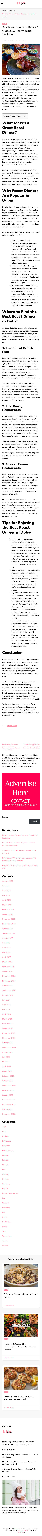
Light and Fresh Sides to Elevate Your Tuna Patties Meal (19, 1398)
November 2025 (9, 924)
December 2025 (8, 919)
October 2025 (7, 928)
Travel (4, 1241)
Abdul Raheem (8, 40)
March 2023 (7, 1071)
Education (6, 1146)
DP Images (6, 1141)
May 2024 (6, 1009)
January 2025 (7, 971)
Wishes (5, 1245)
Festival (5, 1160)
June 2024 (6, 1005)
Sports (4, 1226)
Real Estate (6, 1222)
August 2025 (7, 938)
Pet (3, 1212)
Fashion (5, 1155)
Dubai (37, 699)
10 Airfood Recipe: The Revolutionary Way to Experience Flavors (19, 1346)
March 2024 (7, 1019)
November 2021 (9, 1104)
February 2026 (8, 909)
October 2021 (7, 1109)
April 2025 (6, 957)
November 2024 (9, 981)
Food (4, 23)
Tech (4, 1231)
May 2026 (6, 895)
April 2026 (6, 900)
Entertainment (7, 1150)
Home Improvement (10, 1193)
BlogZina (17, 1529)
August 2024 (7, 995)
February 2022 (8, 1090)
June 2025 (6, 947)
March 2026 (7, 905)
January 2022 (7, 1095)
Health (5, 1188)
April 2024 (6, 1014)
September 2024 (9, 990)
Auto (4, 1127)
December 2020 (8, 1114)
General (5, 1179)
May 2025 (6, 952)
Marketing (6, 1207)
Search (5, 817)
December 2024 (8, 976)
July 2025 (6, 943)
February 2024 (8, 1024)
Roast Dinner (11, 725)
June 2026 (6, 890)
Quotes (5, 1217)
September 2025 (9, 933)
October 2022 (7, 1081)
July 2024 (6, 1000)
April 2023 (6, 1066)
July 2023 (6, 1057)
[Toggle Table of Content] (23, 116)
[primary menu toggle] (2, 4)
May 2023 (6, 1062)
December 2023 (8, 1033)
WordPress (20, 1532)
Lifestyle (5, 1203)
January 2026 (7, 914)
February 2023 (8, 1076)
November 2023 (9, 1038)
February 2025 (8, 966)
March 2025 (7, 962)
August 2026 (7, 881)
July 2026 (6, 886)
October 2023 (7, 1043)
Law (4, 1198)
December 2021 (8, 1100)
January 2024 (7, 1028)
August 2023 (7, 1052)
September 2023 (9, 1047)
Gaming (5, 1174)
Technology (6, 1236)
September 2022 (9, 1085)
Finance (5, 1165)
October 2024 (7, 986)
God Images (7, 1184)
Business (5, 1136)
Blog (4, 1131)
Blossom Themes (23, 1530)
